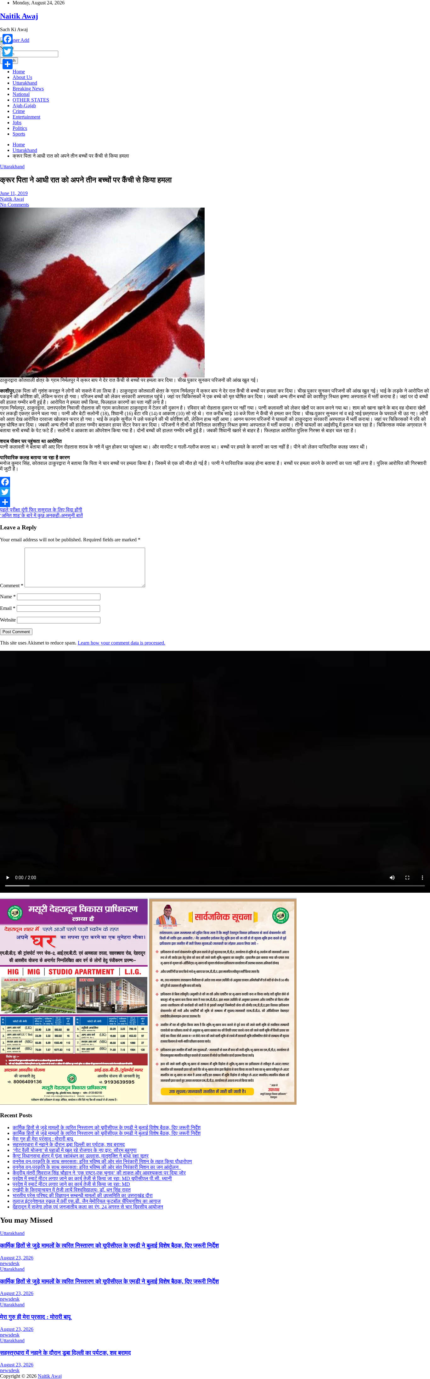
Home (19, 71)
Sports (19, 134)
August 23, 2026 (16, 1257)
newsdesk (10, 1263)
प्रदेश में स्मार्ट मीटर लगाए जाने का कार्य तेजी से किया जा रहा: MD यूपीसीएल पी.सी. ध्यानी (92, 1178)
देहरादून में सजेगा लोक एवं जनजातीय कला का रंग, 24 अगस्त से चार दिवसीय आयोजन (88, 1206)
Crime (19, 111)
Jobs (17, 122)
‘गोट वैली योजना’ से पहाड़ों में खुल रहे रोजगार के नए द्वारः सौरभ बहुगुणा (75, 1150)
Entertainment (26, 117)
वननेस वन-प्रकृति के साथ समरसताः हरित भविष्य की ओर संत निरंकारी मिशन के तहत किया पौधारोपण (102, 1161)
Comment (11, 585)
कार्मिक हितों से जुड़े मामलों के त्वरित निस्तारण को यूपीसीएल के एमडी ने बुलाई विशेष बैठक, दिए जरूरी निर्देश (107, 1127)
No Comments (14, 204)
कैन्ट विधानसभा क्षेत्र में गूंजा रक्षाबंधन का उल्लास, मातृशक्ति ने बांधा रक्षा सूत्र (81, 1155)
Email (7, 608)
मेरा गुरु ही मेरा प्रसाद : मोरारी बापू (43, 1139)
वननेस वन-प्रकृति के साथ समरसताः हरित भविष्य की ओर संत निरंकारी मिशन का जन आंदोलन (97, 1167)
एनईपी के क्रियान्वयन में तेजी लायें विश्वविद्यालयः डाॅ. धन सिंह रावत (72, 1189)
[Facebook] (215, 482)
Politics (20, 128)
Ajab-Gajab (24, 105)
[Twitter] (215, 492)
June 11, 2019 (14, 193)
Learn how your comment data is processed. (121, 642)
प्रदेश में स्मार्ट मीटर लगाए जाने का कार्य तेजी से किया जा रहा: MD (71, 1184)
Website (8, 620)
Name (8, 596)
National (21, 94)
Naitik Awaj (19, 16)
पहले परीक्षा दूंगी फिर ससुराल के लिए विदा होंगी (41, 509)
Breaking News (28, 88)
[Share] (215, 502)
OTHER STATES (31, 100)
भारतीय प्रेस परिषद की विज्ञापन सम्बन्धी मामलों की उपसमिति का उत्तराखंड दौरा (83, 1195)
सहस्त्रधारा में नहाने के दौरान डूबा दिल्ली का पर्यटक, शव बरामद (69, 1144)
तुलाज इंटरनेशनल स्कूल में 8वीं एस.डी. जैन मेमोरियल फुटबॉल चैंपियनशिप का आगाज (87, 1201)
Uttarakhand (25, 83)
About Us (22, 77)
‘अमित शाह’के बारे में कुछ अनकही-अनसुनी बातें (41, 515)
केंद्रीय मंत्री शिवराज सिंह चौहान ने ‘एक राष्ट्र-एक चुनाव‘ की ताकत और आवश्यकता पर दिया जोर (99, 1172)
